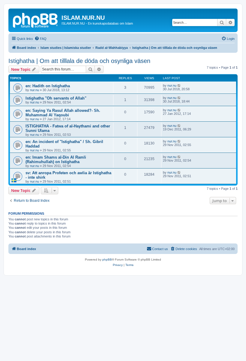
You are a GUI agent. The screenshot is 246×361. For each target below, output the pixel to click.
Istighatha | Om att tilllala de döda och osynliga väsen (79, 61)
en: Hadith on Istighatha (48, 86)
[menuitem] (40, 38)
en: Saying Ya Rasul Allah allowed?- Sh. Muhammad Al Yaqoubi (63, 112)
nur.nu (34, 90)
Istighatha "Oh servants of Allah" (56, 98)
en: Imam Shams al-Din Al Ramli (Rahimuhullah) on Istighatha (56, 159)
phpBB (107, 259)
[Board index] (36, 19)
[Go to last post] (179, 85)
